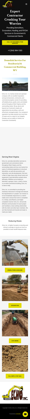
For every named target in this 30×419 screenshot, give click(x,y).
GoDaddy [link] (18, 413)
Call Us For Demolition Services (15, 42)
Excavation (15, 305)
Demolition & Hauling (15, 270)
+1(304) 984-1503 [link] (15, 50)
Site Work (15, 340)
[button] (26, 4)
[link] (8, 4)
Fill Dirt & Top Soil (15, 376)
